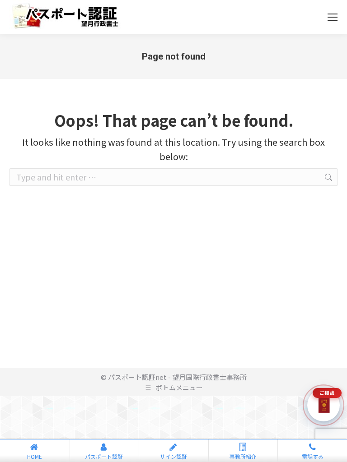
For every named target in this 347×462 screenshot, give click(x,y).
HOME (34, 456)
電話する (313, 456)
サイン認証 (173, 456)
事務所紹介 (243, 456)
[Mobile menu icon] (332, 17)
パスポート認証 (104, 456)
